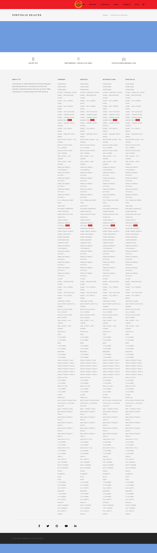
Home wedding (63, 240)
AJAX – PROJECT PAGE (65, 409)
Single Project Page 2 (66, 366)
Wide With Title (64, 448)
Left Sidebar (62, 462)
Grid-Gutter (62, 377)
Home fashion (63, 211)
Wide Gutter (62, 386)
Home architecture (65, 214)
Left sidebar (62, 508)
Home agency (63, 220)
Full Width (62, 459)
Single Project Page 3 (66, 369)
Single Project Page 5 (66, 374)
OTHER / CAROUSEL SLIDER (67, 92)
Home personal (64, 237)
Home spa (61, 217)
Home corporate (64, 234)
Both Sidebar (63, 468)
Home (105, 15)
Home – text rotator (66, 112)
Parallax (61, 397)
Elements (127, 4)
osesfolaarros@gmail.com (124, 63)
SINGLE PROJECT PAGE (65, 360)
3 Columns (62, 485)
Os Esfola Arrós (37, 538)
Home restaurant (64, 228)
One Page (92, 4)
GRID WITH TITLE (64, 439)
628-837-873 (33, 63)
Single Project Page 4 (66, 371)
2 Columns (62, 482)
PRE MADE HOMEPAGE (65, 208)
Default (61, 502)
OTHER (60, 279)
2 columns (62, 337)
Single (60, 456)
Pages (116, 4)
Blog (137, 4)
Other (60, 395)
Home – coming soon (66, 114)
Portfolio (105, 4)
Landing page (63, 243)
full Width (62, 511)
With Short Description (67, 400)
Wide (59, 343)
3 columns (62, 340)
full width (62, 488)
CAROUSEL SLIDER (64, 301)
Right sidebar (63, 505)
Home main (80, 4)
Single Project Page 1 (66, 363)
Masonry (61, 351)
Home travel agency (66, 231)
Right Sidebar (63, 465)
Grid (59, 334)
